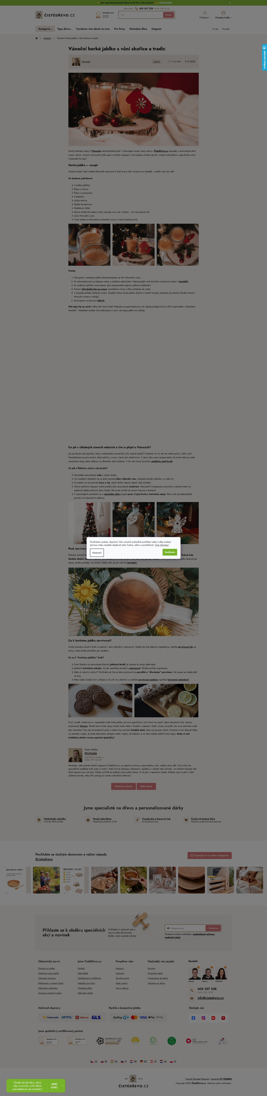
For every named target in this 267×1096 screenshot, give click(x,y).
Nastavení (96, 552)
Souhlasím (170, 552)
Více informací (162, 545)
